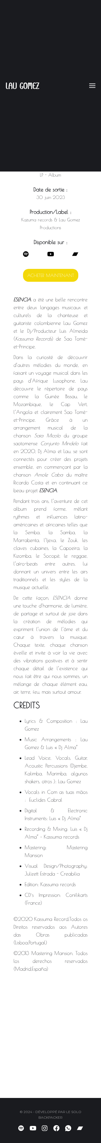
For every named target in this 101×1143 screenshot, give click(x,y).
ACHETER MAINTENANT (50, 275)
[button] (92, 86)
